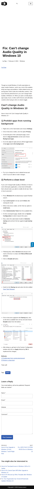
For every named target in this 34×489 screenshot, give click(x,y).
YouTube (3, 67)
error (8, 372)
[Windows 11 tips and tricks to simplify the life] (4, 3)
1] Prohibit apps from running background (13, 358)
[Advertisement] (17, 28)
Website (3, 407)
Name (3, 393)
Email (3, 400)
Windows (22, 61)
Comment (4, 414)
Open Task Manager (9, 289)
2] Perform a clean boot (8, 360)
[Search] (17, 3)
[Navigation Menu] (31, 3)
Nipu (5, 61)
